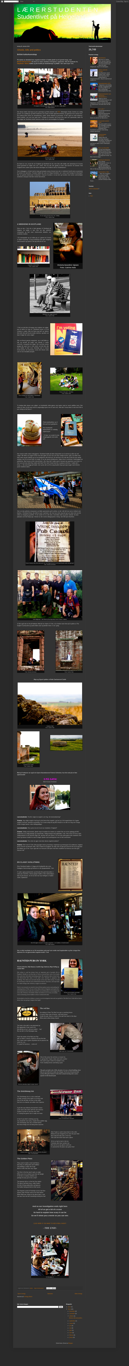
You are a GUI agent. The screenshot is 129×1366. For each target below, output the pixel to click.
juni (70, 1325)
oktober (71, 1316)
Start (91, 196)
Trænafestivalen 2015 (104, 83)
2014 (69, 1309)
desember (72, 1311)
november (72, 1313)
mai (70, 1328)
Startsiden (50, 1293)
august (71, 1323)
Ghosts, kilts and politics (29, 50)
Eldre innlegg (78, 1293)
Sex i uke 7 (101, 109)
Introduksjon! (102, 58)
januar (71, 1337)
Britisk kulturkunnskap (24, 61)
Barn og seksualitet (103, 148)
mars (70, 1332)
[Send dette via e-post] (47, 1288)
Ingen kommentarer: (39, 1288)
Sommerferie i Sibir (103, 172)
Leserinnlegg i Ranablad (102, 135)
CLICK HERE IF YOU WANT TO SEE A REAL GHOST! (50, 1223)
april (70, 1330)
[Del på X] (51, 1288)
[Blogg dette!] (49, 1288)
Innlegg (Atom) (28, 1296)
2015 (69, 1307)
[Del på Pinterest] (55, 1288)
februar (71, 1335)
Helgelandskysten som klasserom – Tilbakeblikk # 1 (104, 95)
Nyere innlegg (21, 1293)
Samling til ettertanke (104, 160)
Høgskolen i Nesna (23, 63)
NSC (59, 112)
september (72, 1321)
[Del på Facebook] (53, 1288)
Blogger (70, 1343)
